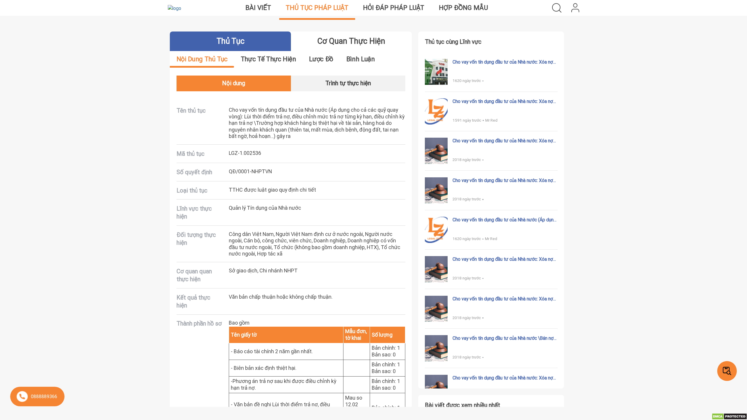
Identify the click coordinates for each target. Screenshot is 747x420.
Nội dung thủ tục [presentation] (202, 59)
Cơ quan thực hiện (351, 41)
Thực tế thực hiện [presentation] (268, 59)
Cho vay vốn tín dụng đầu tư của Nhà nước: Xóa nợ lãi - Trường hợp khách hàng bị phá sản (503, 299)
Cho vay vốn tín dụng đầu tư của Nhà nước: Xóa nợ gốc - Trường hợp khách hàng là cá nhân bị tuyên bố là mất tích (504, 62)
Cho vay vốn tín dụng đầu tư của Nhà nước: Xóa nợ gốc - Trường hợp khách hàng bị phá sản (503, 141)
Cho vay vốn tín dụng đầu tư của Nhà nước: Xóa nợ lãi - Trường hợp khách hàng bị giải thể (503, 101)
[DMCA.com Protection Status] (729, 416)
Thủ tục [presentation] (230, 41)
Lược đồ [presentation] (321, 59)
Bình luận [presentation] (360, 59)
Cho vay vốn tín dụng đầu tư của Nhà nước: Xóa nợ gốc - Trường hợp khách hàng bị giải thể (503, 180)
